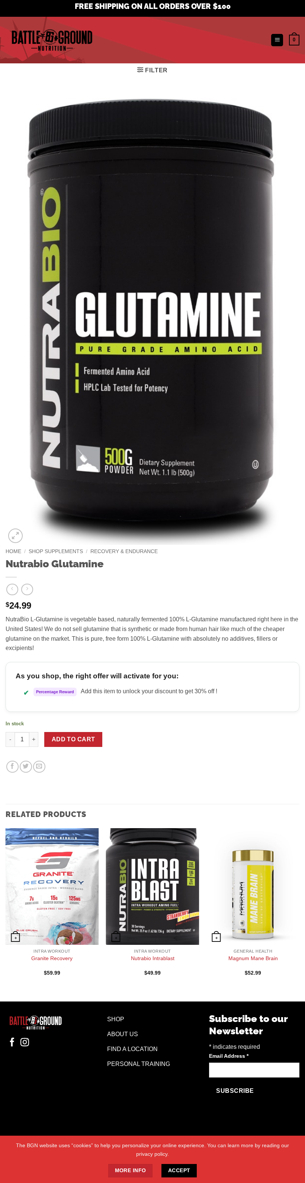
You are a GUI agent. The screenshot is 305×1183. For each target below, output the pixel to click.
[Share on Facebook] (12, 767)
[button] (277, 40)
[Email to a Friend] (39, 767)
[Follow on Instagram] (24, 1043)
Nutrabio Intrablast (152, 958)
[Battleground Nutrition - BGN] (52, 40)
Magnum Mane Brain (253, 958)
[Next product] (12, 589)
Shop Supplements (56, 551)
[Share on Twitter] (26, 767)
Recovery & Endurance (124, 551)
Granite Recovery (52, 958)
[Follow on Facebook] (12, 1043)
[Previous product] (27, 589)
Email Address (228, 1056)
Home (13, 551)
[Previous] (6, 908)
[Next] (299, 908)
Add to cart (73, 739)
